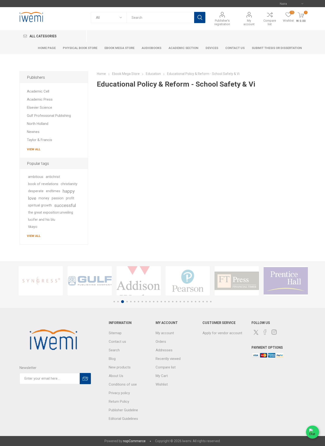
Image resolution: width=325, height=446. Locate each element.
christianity (69, 184)
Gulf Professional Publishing (49, 115)
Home (101, 74)
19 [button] (184, 301)
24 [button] (203, 301)
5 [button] (131, 301)
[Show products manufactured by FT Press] (237, 280)
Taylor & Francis (39, 140)
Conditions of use (123, 384)
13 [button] (161, 301)
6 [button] (134, 301)
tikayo (32, 227)
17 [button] (176, 301)
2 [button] (118, 301)
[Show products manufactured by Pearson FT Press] (188, 280)
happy (69, 191)
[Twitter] (256, 332)
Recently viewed (168, 359)
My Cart (162, 376)
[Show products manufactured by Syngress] (41, 280)
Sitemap (115, 333)
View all (33, 149)
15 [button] (169, 301)
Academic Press (40, 99)
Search (199, 17)
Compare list (269, 22)
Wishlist (162, 384)
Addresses (164, 350)
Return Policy (119, 401)
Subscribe (85, 378)
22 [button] (195, 301)
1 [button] (114, 301)
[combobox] (160, 17)
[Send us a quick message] (312, 432)
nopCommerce (134, 441)
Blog (112, 359)
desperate (36, 191)
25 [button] (207, 301)
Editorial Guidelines (123, 419)
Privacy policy (119, 393)
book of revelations (43, 184)
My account (249, 22)
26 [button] (211, 301)
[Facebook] (265, 332)
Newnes (33, 132)
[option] (40, 280)
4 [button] (127, 301)
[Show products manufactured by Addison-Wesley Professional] (139, 280)
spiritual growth (40, 205)
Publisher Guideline (123, 410)
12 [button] (157, 301)
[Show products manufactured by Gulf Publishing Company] (90, 280)
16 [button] (172, 301)
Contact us (117, 341)
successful (65, 205)
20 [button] (188, 301)
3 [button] (122, 301)
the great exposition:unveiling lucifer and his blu (50, 216)
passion (58, 198)
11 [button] (153, 301)
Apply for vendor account (222, 333)
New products (120, 367)
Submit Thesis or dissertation (277, 48)
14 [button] (165, 301)
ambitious (35, 177)
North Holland (37, 124)
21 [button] (191, 301)
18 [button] (180, 301)
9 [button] (146, 301)
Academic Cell (38, 91)
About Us (116, 376)
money (44, 198)
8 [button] (142, 301)
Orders (161, 341)
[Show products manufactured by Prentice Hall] (286, 280)
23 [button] (199, 301)
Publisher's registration (222, 22)
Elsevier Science (39, 107)
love (32, 198)
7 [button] (138, 301)
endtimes (53, 191)
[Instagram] (274, 332)
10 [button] (150, 301)
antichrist (53, 177)
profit (70, 198)
